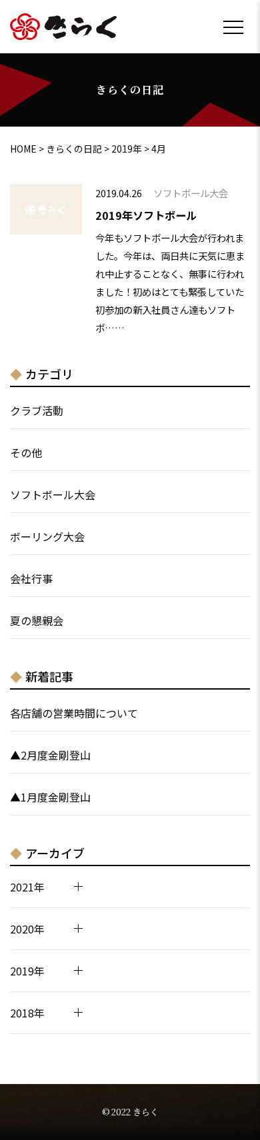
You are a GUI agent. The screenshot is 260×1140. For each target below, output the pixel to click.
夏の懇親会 (36, 620)
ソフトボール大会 (52, 494)
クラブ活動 (36, 410)
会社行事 (31, 578)
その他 (26, 452)
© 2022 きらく (130, 1111)
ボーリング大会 (47, 536)
